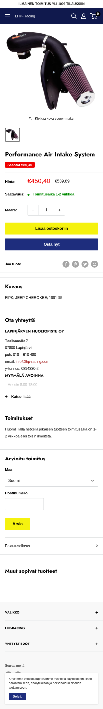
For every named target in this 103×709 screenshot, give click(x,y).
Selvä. (17, 696)
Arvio (17, 524)
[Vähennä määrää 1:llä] (33, 210)
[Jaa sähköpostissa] (94, 264)
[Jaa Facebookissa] (66, 264)
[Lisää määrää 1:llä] (59, 210)
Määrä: (11, 210)
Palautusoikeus (17, 546)
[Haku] (74, 16)
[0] (94, 16)
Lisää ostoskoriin (51, 228)
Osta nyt (52, 244)
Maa (8, 470)
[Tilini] (83, 16)
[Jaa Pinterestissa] (75, 264)
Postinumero (16, 493)
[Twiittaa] (85, 264)
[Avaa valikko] (7, 16)
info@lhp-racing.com (33, 361)
